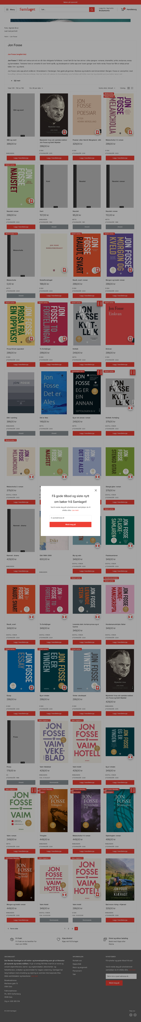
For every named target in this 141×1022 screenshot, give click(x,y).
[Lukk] (96, 490)
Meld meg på (70, 524)
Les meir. (75, 510)
